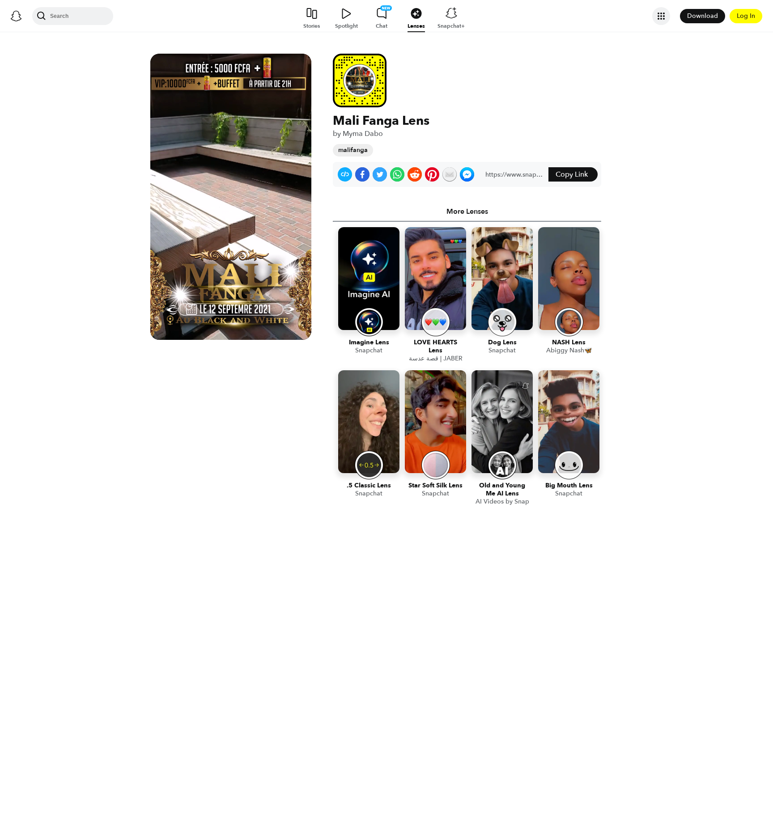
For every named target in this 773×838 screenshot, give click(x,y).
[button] (345, 174)
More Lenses (467, 211)
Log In (746, 16)
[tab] (467, 211)
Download (702, 16)
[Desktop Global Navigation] (16, 16)
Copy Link (572, 174)
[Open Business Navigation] (661, 16)
